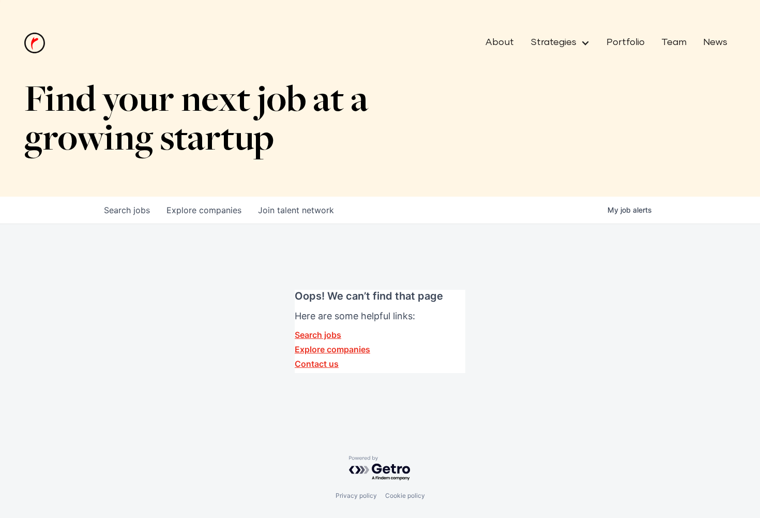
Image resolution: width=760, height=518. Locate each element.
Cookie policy (405, 495)
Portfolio (625, 42)
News (715, 42)
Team (674, 42)
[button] (556, 43)
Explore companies (332, 349)
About (499, 42)
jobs (127, 210)
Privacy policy (356, 495)
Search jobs (318, 335)
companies (203, 210)
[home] (34, 43)
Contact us (317, 364)
